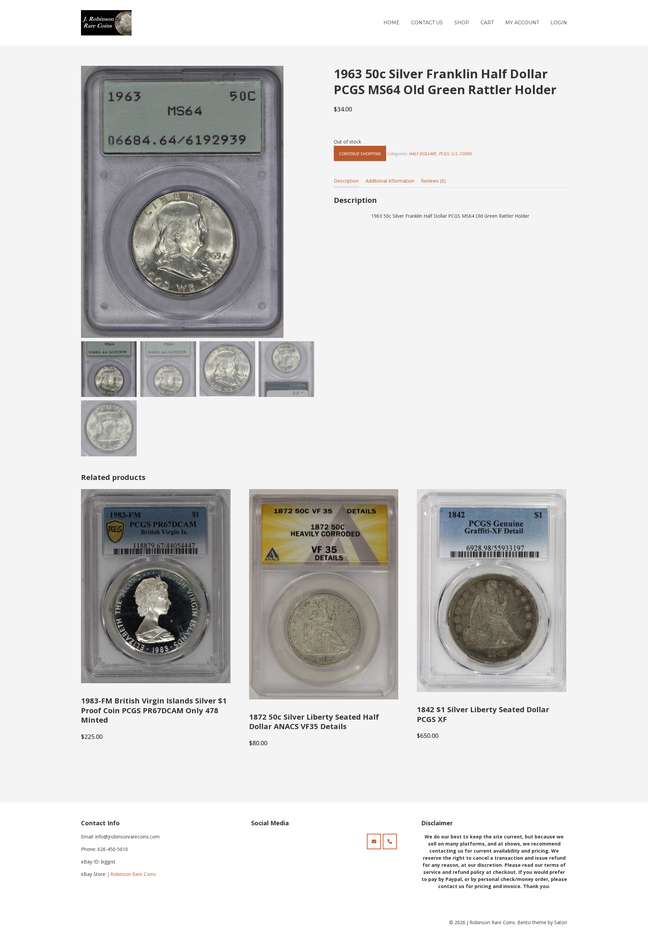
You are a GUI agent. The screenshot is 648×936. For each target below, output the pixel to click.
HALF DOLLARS (423, 154)
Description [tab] (346, 181)
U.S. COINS (461, 154)
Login (558, 23)
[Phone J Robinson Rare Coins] (390, 841)
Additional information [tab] (390, 181)
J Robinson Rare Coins (132, 874)
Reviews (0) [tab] (433, 181)
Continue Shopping (360, 154)
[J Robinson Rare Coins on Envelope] (374, 841)
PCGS (444, 154)
